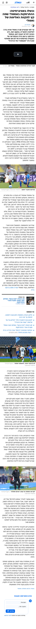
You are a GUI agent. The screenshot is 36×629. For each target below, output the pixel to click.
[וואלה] (18, 2)
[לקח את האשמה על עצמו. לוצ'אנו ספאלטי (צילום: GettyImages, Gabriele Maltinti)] (18, 480)
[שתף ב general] (3, 2)
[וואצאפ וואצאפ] (7, 2)
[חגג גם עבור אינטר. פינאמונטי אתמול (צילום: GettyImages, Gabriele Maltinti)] (18, 352)
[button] (28, 2)
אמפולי (19, 588)
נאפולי (32, 588)
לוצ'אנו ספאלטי (26, 588)
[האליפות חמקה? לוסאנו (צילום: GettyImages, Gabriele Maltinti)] (18, 177)
